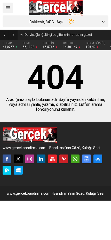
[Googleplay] (7, 170)
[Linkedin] (41, 159)
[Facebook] (7, 159)
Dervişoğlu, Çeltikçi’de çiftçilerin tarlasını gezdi (58, 35)
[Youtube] (52, 159)
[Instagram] (29, 159)
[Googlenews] (86, 159)
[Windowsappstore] (18, 170)
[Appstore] (97, 159)
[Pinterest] (63, 159)
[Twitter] (18, 159)
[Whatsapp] (75, 159)
